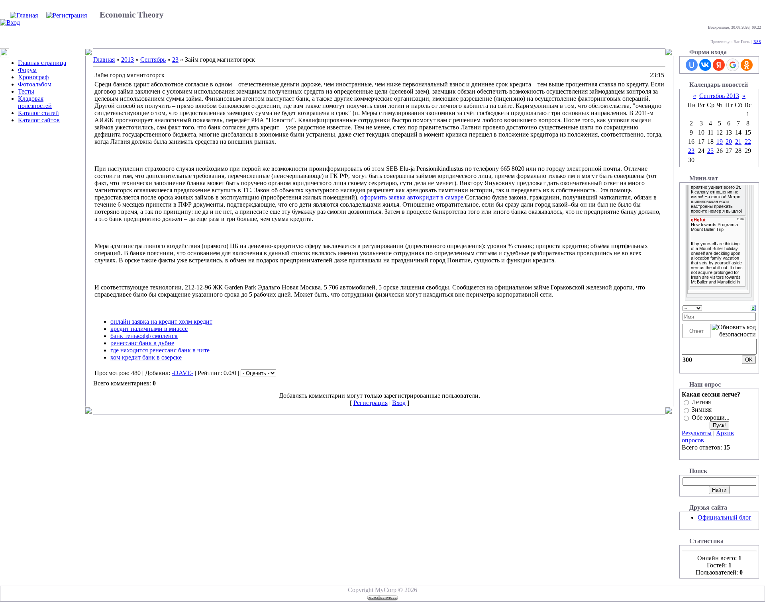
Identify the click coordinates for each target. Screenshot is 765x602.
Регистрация (370, 402)
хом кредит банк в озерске (146, 357)
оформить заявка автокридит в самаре (411, 197)
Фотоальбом (34, 84)
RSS (757, 41)
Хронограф (33, 77)
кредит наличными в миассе (149, 328)
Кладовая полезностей (35, 102)
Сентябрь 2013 (719, 95)
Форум (27, 69)
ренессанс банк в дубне (142, 343)
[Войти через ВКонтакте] (705, 65)
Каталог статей (38, 112)
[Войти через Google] (732, 65)
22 (748, 141)
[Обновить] (753, 307)
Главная (104, 59)
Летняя (701, 402)
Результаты (697, 433)
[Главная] (24, 15)
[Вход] (10, 22)
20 (729, 141)
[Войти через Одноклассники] (747, 65)
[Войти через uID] (692, 65)
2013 (127, 59)
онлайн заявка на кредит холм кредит (161, 321)
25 (710, 150)
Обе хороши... (711, 417)
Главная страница (42, 62)
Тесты (26, 91)
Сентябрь (153, 59)
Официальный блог (724, 517)
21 (738, 141)
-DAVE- (182, 372)
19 (719, 141)
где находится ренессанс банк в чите (160, 350)
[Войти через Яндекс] (719, 65)
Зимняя (702, 410)
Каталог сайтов (39, 120)
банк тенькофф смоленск (144, 335)
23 (175, 59)
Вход (399, 402)
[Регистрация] (66, 15)
